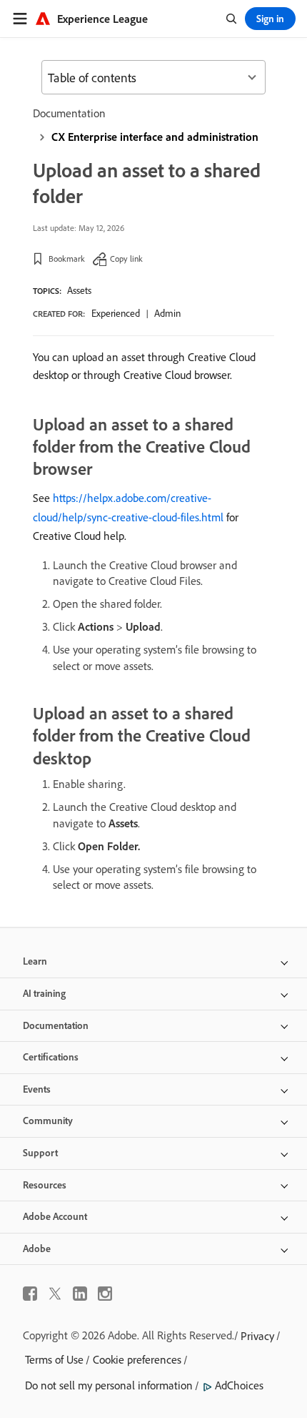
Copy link (126, 258)
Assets (79, 290)
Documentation (69, 113)
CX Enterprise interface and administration (154, 136)
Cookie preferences (137, 1359)
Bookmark (67, 258)
